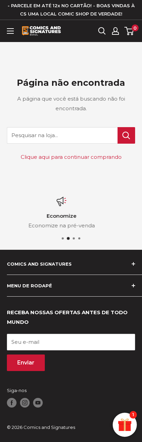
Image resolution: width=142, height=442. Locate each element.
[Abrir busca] (102, 31)
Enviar (25, 362)
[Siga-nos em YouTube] (38, 403)
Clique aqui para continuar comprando (71, 157)
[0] (129, 31)
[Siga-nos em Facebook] (12, 403)
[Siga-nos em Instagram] (25, 403)
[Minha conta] (115, 31)
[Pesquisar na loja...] (126, 135)
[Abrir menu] (10, 31)
